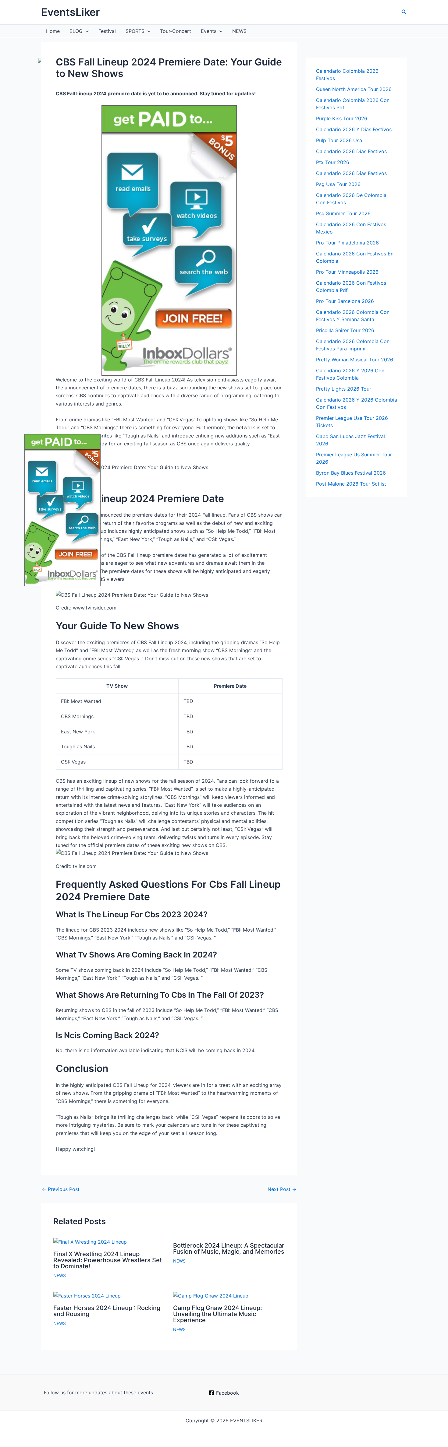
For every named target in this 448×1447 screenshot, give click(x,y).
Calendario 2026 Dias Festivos (351, 173)
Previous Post (61, 1189)
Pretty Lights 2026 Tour (343, 389)
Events (208, 31)
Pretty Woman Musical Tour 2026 (354, 359)
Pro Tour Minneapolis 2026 (347, 272)
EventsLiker (70, 12)
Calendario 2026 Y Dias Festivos (354, 129)
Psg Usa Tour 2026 (338, 184)
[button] (404, 12)
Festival (107, 31)
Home (53, 31)
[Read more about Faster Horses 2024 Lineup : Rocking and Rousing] (87, 1295)
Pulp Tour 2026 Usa (339, 140)
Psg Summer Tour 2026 (343, 213)
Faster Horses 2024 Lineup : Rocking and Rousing (106, 1311)
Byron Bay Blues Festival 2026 (351, 473)
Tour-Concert (175, 31)
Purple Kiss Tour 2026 (341, 118)
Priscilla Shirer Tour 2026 (345, 330)
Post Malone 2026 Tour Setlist (351, 484)
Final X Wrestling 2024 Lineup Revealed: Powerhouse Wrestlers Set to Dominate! (107, 1260)
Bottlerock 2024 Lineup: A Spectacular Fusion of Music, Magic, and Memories (228, 1248)
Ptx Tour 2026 (332, 162)
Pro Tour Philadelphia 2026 (347, 243)
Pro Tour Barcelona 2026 (345, 301)
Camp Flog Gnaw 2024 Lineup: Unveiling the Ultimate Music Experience (217, 1314)
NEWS (239, 31)
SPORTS (135, 31)
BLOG (76, 31)
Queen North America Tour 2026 (354, 89)
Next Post (282, 1189)
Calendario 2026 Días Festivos (351, 151)
